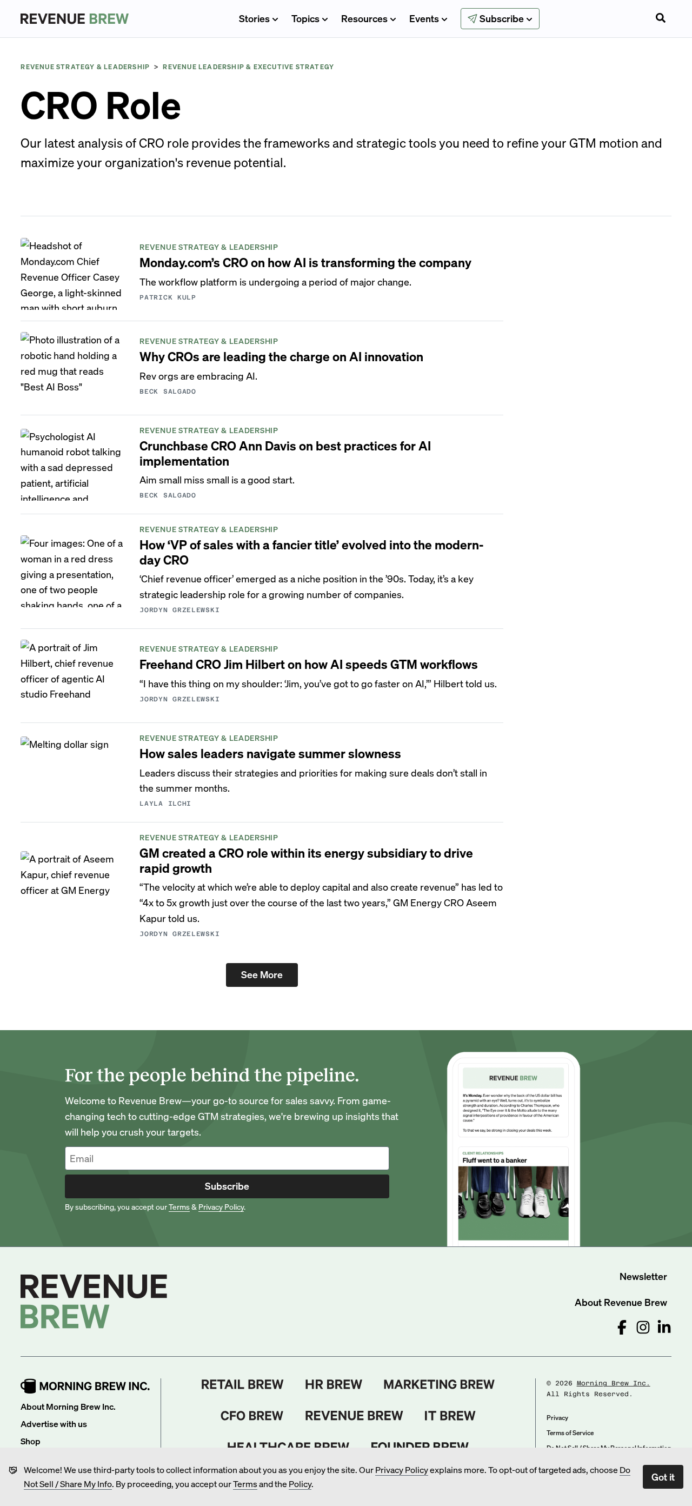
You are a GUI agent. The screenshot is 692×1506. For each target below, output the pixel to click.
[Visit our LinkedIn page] (664, 1327)
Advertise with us (54, 1423)
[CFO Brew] (252, 1416)
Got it (663, 1476)
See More (262, 974)
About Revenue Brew (621, 1302)
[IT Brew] (450, 1416)
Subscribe (227, 1185)
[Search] (660, 18)
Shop (31, 1441)
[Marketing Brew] (439, 1384)
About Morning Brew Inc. (68, 1406)
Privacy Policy (401, 1469)
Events (424, 18)
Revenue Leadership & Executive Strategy (248, 67)
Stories (254, 18)
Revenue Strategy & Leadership (85, 67)
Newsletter (643, 1276)
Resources (364, 18)
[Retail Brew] (243, 1384)
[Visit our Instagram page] (643, 1327)
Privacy (557, 1418)
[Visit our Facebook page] (622, 1327)
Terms (245, 1483)
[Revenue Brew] (354, 1416)
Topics (305, 18)
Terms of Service (570, 1433)
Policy (300, 1483)
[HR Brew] (333, 1384)
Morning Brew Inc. (613, 1383)
